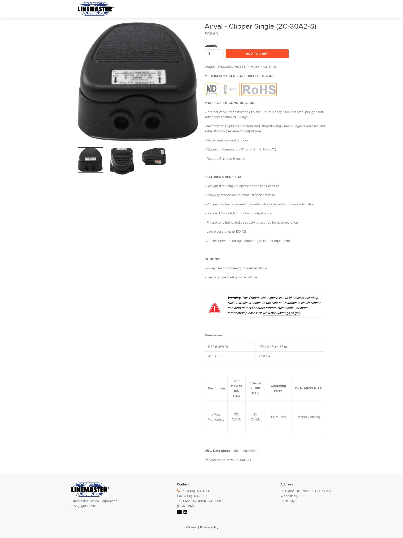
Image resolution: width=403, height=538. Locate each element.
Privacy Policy (209, 527)
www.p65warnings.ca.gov (281, 313)
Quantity (211, 46)
